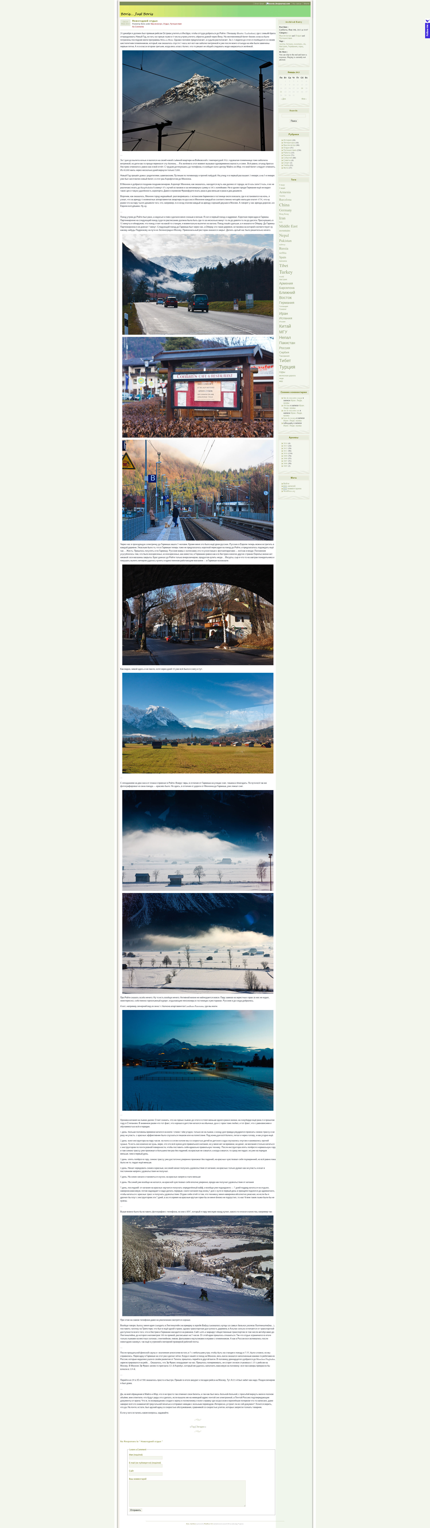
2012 (285, 448)
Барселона (286, 288)
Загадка (200, 1426)
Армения (286, 283)
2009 (285, 456)
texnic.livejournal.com (279, 4)
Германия (292, 46)
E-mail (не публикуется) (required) (145, 1463)
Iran (282, 217)
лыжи (281, 49)
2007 (285, 461)
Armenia (285, 192)
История (287, 140)
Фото (285, 168)
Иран (283, 313)
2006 (285, 463)
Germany (289, 44)
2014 (285, 443)
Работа (286, 152)
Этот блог (259, 4)
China (284, 204)
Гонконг (282, 309)
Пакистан (287, 342)
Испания (285, 318)
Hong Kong (284, 214)
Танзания (284, 355)
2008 (285, 458)
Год (193, 1426)
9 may (282, 184)
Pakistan (285, 240)
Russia (283, 248)
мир (281, 381)
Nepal (284, 235)
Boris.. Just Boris (191, 1524)
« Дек (283, 99)
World (306, 4)
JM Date (286, 405)
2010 (285, 453)
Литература (289, 142)
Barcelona (285, 199)
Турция (287, 366)
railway (282, 244)
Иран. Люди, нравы (294, 406)
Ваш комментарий (137, 1479)
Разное (286, 155)
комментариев (292, 488)
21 (281, 91)
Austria (282, 44)
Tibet (283, 265)
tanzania (283, 260)
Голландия (283, 306)
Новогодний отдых (145, 20)
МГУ (283, 332)
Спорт (286, 162)
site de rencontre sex (291, 410)
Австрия (283, 46)
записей (289, 486)
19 (302, 88)
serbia (282, 253)
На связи (296, 4)
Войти (286, 483)
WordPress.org (289, 491)
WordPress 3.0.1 (208, 1524)
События (287, 157)
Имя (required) (136, 1455)
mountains (298, 44)
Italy (281, 222)
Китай (285, 326)
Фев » (304, 99)
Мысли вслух (156, 24)
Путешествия (176, 24)
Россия (284, 347)
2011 (285, 451)
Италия (282, 321)
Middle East (288, 225)
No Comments (138, 27)
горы (300, 46)
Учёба (286, 165)
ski (304, 44)
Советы (287, 160)
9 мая (282, 188)
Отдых (166, 24)
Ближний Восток (287, 295)
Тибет (285, 360)
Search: (294, 110)
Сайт (131, 1471)
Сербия (284, 352)
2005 (285, 466)
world (281, 276)
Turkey (286, 271)
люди (281, 378)
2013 (285, 445)
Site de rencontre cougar (292, 398)
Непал (285, 337)
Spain (282, 257)
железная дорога (287, 375)
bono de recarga (289, 418)
